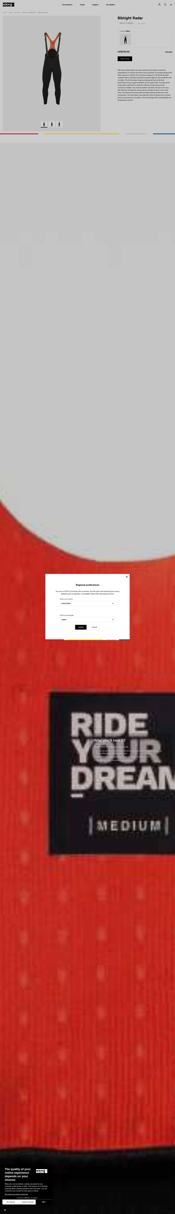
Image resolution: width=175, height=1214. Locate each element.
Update (81, 627)
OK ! (44, 1202)
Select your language (67, 615)
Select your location (66, 599)
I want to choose (27, 1202)
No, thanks (11, 1202)
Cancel (94, 627)
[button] (5, 1210)
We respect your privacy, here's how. (16, 1194)
